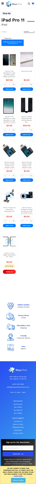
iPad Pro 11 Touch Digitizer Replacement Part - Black (9, 254)
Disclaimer (18, 430)
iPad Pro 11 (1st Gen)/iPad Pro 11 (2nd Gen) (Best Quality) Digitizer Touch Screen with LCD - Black (9, 74)
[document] (18, 475)
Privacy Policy (18, 433)
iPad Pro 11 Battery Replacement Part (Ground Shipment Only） (27, 119)
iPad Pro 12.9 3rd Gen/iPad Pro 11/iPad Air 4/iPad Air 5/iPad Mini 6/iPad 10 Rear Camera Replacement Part (27, 211)
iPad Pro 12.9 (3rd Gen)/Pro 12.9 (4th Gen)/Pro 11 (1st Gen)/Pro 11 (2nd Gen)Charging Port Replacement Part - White (26, 165)
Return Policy (18, 424)
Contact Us (18, 421)
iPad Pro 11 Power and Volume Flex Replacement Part (9, 209)
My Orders (18, 407)
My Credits (18, 413)
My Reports (18, 410)
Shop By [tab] (6, 13)
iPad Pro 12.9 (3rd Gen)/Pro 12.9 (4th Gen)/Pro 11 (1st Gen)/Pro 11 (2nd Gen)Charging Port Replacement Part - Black (9, 165)
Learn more (18, 476)
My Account (18, 404)
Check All (7, 38)
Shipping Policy (18, 427)
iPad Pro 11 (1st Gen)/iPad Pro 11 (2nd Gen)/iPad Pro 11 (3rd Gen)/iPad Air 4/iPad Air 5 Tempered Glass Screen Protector (9, 120)
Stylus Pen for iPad (26, 71)
